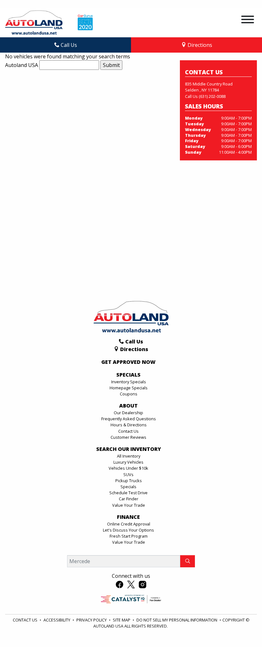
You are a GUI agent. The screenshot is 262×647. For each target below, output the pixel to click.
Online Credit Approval (128, 524)
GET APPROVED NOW (128, 362)
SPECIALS (128, 375)
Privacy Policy (92, 620)
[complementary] (243, 628)
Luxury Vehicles (128, 462)
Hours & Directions (129, 425)
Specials (128, 486)
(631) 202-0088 (212, 96)
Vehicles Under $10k (128, 468)
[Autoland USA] (34, 22)
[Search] (187, 561)
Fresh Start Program (129, 536)
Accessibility (57, 620)
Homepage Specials (129, 388)
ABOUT (128, 406)
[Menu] (247, 20)
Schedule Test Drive (128, 493)
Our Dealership (128, 412)
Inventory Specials (128, 382)
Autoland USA (21, 65)
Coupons (128, 394)
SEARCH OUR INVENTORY (128, 449)
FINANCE (128, 517)
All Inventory (128, 456)
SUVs (128, 474)
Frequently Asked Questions (128, 419)
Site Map (122, 620)
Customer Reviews (128, 437)
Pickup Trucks (128, 480)
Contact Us (128, 431)
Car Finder (128, 499)
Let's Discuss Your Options (128, 530)
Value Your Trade (128, 505)
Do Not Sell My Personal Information (177, 620)
